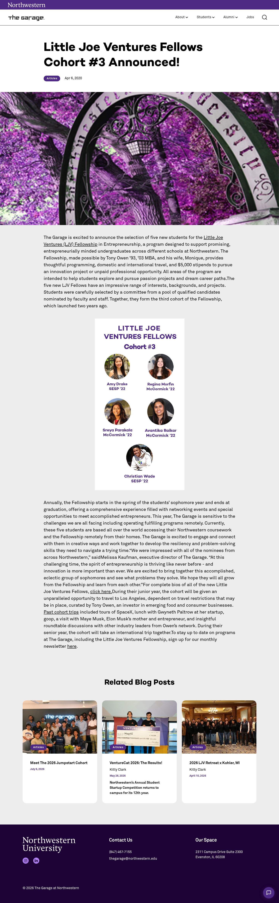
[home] (27, 17)
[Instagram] (26, 861)
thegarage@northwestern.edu (133, 858)
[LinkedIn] (36, 861)
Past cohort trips (61, 612)
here (71, 646)
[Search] (265, 17)
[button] (182, 17)
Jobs (250, 17)
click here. (101, 591)
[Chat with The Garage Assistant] (268, 892)
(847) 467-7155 (120, 852)
